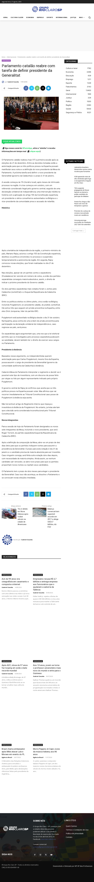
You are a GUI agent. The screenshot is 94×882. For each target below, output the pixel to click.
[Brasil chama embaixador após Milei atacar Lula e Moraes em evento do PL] (16, 739)
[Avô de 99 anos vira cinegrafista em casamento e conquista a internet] (16, 569)
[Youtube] (51, 855)
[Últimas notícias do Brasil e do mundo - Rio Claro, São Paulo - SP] (16, 828)
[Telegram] (48, 88)
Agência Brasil (7, 757)
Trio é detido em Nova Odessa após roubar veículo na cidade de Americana (23, 516)
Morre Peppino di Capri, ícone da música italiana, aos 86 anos (46, 752)
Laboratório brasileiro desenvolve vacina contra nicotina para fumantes (83, 169)
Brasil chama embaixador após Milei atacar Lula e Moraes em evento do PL (13, 752)
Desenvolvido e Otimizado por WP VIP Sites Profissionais (72, 866)
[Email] (42, 88)
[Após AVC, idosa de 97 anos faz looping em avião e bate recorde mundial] (16, 655)
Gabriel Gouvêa (13, 82)
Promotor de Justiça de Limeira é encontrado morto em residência (82, 213)
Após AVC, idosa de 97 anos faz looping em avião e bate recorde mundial (15, 668)
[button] (89, 17)
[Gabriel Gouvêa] (3, 82)
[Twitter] (31, 88)
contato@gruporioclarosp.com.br (45, 847)
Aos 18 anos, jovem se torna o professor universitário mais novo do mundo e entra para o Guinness (47, 669)
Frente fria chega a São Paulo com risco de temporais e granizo (82, 204)
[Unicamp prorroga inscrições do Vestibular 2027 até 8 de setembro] (68, 222)
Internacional (11, 57)
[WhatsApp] (37, 88)
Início (3, 57)
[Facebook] (26, 88)
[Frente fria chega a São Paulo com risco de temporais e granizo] (68, 204)
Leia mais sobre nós (48, 839)
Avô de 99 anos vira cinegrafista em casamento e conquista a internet (15, 582)
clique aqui (35, 151)
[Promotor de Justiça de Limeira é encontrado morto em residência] (68, 213)
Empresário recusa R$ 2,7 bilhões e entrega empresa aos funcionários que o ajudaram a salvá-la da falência (45, 584)
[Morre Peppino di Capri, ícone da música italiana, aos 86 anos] (47, 739)
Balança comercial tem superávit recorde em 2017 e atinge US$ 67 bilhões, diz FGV (53, 518)
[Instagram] (40, 855)
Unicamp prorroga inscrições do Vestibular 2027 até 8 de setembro (82, 222)
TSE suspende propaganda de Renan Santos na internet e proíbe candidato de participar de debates (81, 192)
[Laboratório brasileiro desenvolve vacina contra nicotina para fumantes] (68, 169)
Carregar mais (77, 231)
